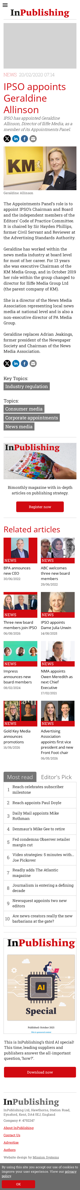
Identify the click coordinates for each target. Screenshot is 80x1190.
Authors (10, 1150)
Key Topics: (16, 378)
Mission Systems (46, 1157)
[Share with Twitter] (7, 138)
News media (19, 426)
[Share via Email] (33, 138)
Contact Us (12, 1135)
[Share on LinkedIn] (15, 138)
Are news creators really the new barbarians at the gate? (42, 918)
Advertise (11, 1142)
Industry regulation (26, 386)
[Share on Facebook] (24, 138)
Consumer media (24, 409)
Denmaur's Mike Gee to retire (38, 828)
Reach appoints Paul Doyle (36, 802)
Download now (40, 1072)
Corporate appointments (31, 417)
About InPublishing (19, 1128)
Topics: (11, 401)
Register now (40, 506)
